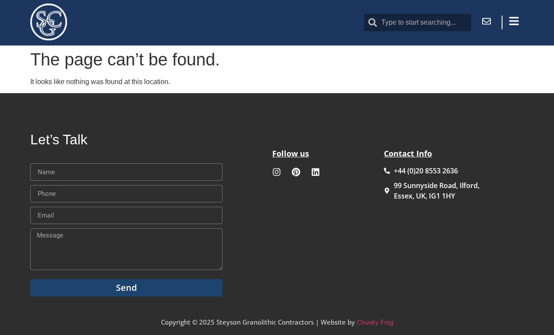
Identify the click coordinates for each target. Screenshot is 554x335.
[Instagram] (276, 172)
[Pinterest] (296, 172)
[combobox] (417, 22)
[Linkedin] (315, 172)
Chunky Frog (375, 322)
